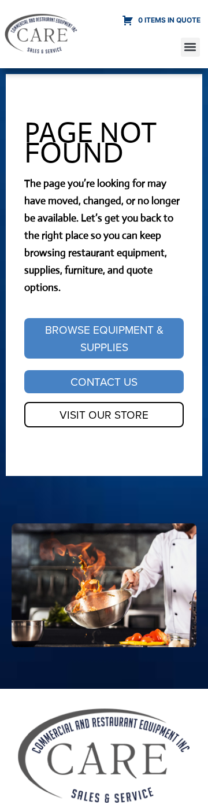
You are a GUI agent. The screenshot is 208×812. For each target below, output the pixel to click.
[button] (190, 47)
